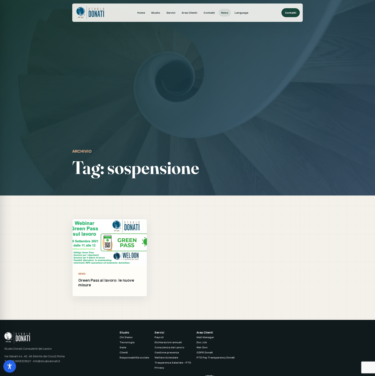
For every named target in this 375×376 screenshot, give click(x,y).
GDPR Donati (204, 352)
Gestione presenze (166, 352)
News (224, 12)
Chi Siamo (126, 337)
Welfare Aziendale (166, 357)
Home (141, 12)
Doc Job (201, 342)
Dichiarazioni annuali (168, 342)
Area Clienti (189, 12)
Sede (123, 347)
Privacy (159, 367)
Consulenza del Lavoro (169, 347)
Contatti (209, 12)
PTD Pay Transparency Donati (215, 357)
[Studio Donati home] (90, 12)
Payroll (159, 337)
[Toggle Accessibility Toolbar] (9, 366)
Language (241, 12)
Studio (155, 12)
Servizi (170, 12)
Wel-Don (201, 347)
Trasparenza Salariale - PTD (172, 362)
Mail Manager (205, 337)
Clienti (124, 352)
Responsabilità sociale (134, 357)
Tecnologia (127, 342)
